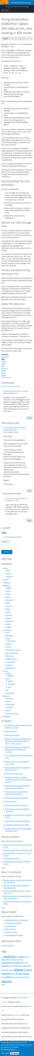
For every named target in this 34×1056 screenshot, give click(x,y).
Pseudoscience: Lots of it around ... (17, 805)
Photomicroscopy (12, 713)
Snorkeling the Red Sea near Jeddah (17, 825)
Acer (2, 366)
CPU (23, 963)
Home (5, 38)
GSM (16, 966)
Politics (8, 609)
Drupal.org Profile (11, 932)
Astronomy (9, 698)
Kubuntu (5, 970)
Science (8, 594)
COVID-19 (17, 962)
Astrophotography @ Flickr (14, 935)
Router (26, 973)
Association (12, 641)
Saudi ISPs (9, 665)
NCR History (10, 656)
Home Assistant (25, 966)
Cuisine (10, 681)
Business (9, 618)
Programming (10, 662)
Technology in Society (13, 650)
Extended (9, 577)
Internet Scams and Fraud (14, 774)
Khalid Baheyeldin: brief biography (16, 920)
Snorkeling (9, 707)
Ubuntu (6, 981)
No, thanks (14, 1053)
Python (13, 974)
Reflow (3, 371)
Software (9, 644)
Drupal (8, 638)
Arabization (10, 636)
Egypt (8, 679)
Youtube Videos (10, 926)
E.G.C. (10, 687)
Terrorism (9, 615)
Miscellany (7, 716)
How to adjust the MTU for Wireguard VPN (17, 850)
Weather (11, 676)
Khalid (8, 571)
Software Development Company (15, 391)
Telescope (26, 977)
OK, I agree (5, 1053)
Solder (3, 373)
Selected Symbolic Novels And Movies (18, 821)
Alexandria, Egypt (11, 731)
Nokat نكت (7, 583)
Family (6, 568)
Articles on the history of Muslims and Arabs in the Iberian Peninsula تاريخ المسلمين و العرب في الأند (18, 741)
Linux (7, 632)
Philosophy (9, 621)
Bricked (3, 375)
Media (8, 603)
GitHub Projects (10, 929)
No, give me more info (8, 1049)
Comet (13, 960)
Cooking (8, 588)
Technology (5, 357)
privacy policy (17, 1015)
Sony (8, 976)
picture (20, 256)
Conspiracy (19, 960)
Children (9, 627)
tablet (3, 364)
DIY (27, 963)
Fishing (8, 701)
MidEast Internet (11, 659)
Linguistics (9, 600)
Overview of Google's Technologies (17, 798)
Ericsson (5, 965)
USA (7, 690)
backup (27, 957)
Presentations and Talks (13, 537)
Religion (8, 624)
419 (2, 957)
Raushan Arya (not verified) (10, 386)
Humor (8, 612)
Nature (8, 710)
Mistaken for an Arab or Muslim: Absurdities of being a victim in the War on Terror (18, 779)
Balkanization (5, 960)
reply (29, 418)
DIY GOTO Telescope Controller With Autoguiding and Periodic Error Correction (17, 749)
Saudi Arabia (10, 693)
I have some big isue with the (16, 498)
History (8, 597)
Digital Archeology (12, 653)
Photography (10, 704)
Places (6, 671)
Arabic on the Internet (12, 735)
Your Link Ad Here (7, 945)
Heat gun (4, 368)
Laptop (11, 970)
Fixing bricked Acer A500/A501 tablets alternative (14, 429)
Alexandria (11, 684)
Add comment (6, 378)
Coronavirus (7, 962)
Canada (8, 673)
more (3, 868)
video (9, 164)
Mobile (18, 969)
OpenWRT (6, 973)
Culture (8, 591)
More (3, 985)
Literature (9, 606)
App (16, 957)
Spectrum (14, 977)
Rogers (19, 973)
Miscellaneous (10, 668)
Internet (8, 647)
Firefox (12, 966)
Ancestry (9, 573)
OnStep (28, 969)
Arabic (21, 956)
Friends (6, 580)
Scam (3, 977)
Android (4, 361)
